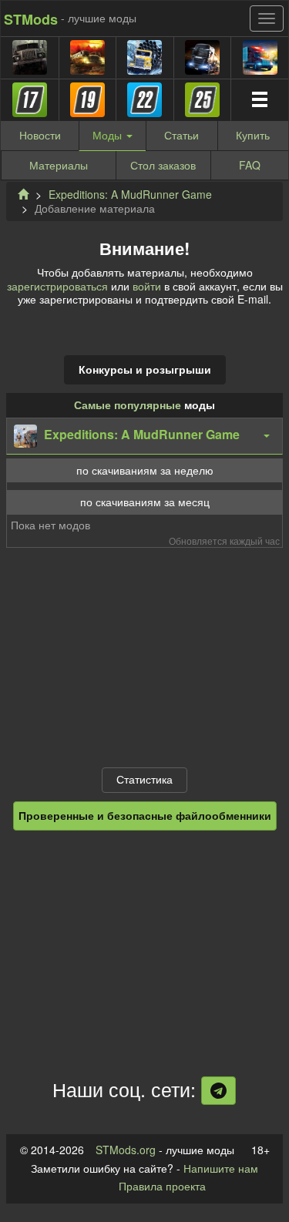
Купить (253, 135)
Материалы (58, 165)
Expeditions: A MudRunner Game (130, 194)
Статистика (144, 779)
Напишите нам (220, 1168)
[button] (144, 436)
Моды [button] (108, 135)
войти (147, 286)
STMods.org (126, 1149)
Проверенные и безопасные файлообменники (144, 815)
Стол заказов (163, 165)
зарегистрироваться (57, 286)
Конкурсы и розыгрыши (145, 369)
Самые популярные (127, 404)
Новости (40, 135)
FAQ (249, 165)
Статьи (181, 135)
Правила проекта (162, 1185)
